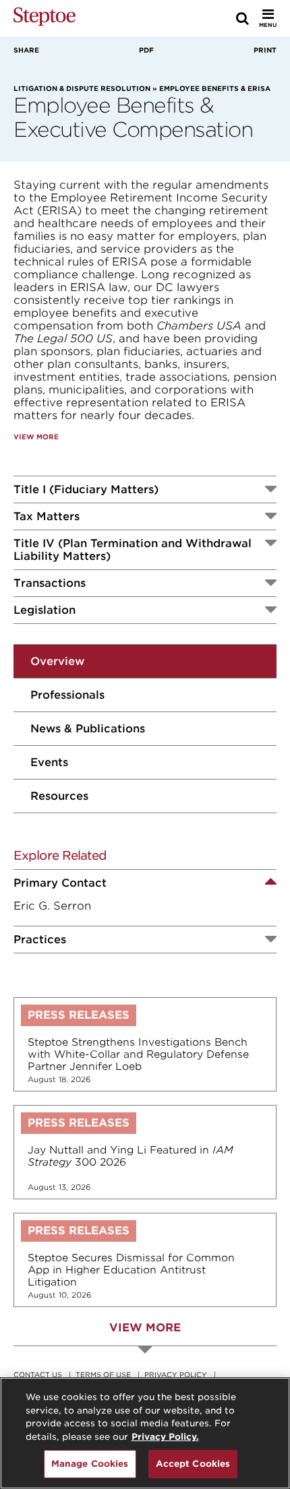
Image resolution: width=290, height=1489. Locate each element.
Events (49, 762)
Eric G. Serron (52, 905)
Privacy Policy (175, 1374)
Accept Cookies (193, 1464)
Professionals (67, 695)
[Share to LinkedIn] (141, 69)
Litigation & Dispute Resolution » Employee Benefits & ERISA (141, 88)
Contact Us (37, 1374)
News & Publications (87, 728)
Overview (57, 661)
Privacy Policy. (165, 1437)
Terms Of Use (103, 1374)
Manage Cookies (90, 1464)
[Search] (242, 18)
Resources (59, 796)
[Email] (268, 69)
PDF (146, 50)
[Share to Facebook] (18, 69)
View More (36, 437)
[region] (145, 1433)
